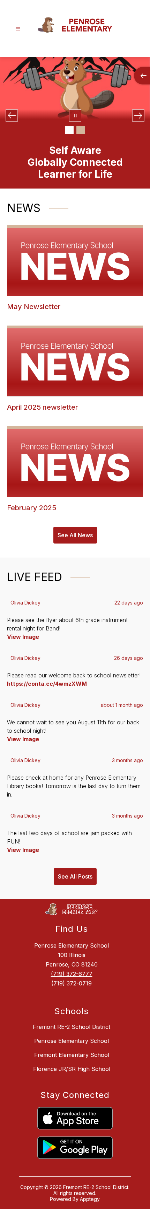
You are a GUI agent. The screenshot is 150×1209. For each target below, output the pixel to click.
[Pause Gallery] (75, 115)
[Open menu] (18, 29)
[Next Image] (138, 115)
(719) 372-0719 (71, 983)
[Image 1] (69, 130)
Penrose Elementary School (71, 1040)
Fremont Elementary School (71, 1054)
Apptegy (90, 1199)
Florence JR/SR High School (71, 1068)
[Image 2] (80, 130)
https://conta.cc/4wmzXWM (47, 683)
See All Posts (75, 876)
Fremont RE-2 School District (71, 1026)
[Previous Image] (12, 115)
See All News (75, 535)
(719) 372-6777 (71, 973)
